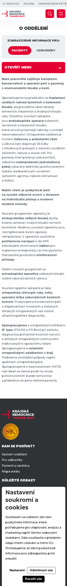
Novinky (28, 3)
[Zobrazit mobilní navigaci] (61, 13)
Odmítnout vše (41, 570)
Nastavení (17, 570)
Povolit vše (33, 579)
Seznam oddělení (14, 454)
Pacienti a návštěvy (16, 465)
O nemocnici (11, 3)
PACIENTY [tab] (20, 50)
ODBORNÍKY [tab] (45, 50)
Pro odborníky (12, 460)
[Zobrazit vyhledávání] (49, 13)
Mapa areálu (11, 471)
